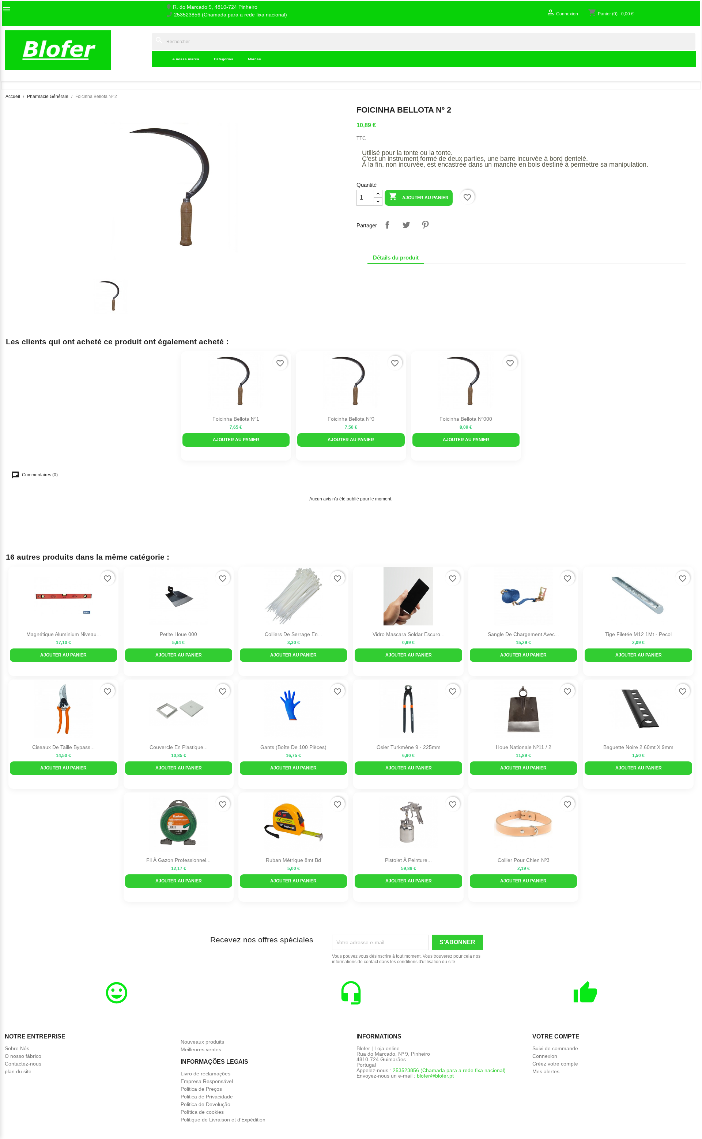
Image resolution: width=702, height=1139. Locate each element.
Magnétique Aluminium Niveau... (63, 634)
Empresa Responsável (207, 1081)
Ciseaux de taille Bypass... (63, 747)
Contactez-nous (23, 1064)
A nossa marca (185, 59)
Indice (140, 50)
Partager (387, 224)
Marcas (254, 59)
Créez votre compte (555, 1064)
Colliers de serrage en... (293, 634)
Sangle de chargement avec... (523, 634)
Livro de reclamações (205, 1073)
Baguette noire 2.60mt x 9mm (638, 747)
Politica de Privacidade (207, 1097)
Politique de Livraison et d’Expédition (223, 1120)
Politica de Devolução (205, 1104)
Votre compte (556, 1036)
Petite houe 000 (178, 634)
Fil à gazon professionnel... (178, 860)
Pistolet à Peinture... (408, 860)
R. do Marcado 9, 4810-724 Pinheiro (215, 7)
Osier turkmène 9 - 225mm (409, 747)
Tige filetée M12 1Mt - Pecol (638, 634)
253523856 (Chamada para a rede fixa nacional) (230, 15)
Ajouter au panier (419, 196)
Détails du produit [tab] (396, 257)
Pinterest (425, 224)
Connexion (544, 1056)
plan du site (18, 1071)
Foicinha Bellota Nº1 (235, 419)
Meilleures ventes (201, 1049)
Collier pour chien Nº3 (524, 860)
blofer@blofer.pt (435, 1076)
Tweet (406, 224)
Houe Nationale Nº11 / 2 (523, 747)
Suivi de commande (555, 1048)
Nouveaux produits (202, 1042)
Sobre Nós (17, 1048)
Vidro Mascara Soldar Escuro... (409, 634)
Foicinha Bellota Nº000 (465, 419)
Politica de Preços (201, 1089)
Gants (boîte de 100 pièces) (293, 747)
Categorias (223, 59)
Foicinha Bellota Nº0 (351, 419)
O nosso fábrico (23, 1056)
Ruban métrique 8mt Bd (293, 860)
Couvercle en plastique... (179, 747)
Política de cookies (202, 1112)
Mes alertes (545, 1071)
